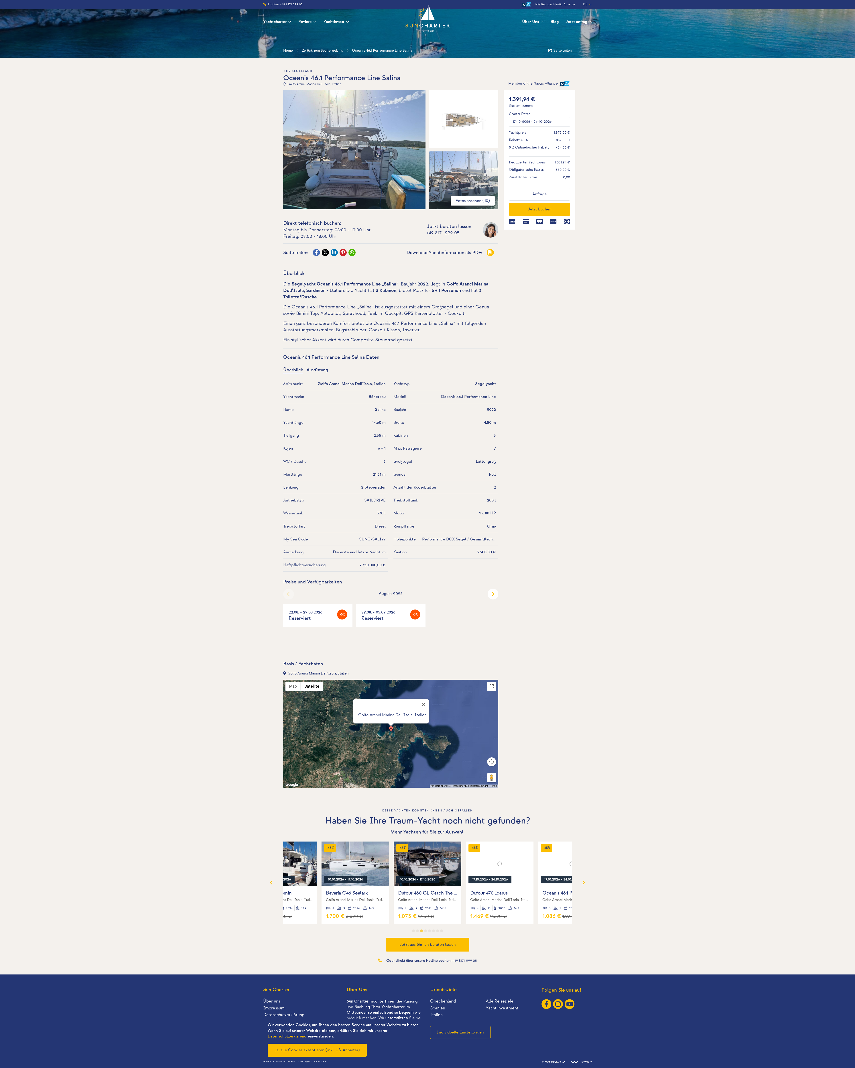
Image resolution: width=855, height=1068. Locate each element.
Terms (494, 786)
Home (288, 51)
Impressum (274, 1008)
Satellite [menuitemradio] (311, 686)
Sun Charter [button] (276, 990)
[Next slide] (493, 594)
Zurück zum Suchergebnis (322, 51)
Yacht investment (502, 1008)
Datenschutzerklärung (283, 1014)
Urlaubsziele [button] (443, 990)
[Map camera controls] (491, 761)
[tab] (413, 930)
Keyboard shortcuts (441, 786)
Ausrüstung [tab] (317, 370)
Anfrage (539, 194)
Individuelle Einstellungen (460, 1032)
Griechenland (443, 1001)
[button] (391, 730)
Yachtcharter (275, 21)
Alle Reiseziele (499, 1001)
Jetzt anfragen (579, 21)
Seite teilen (562, 51)
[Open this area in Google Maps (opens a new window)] (291, 785)
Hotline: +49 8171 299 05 (285, 4)
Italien (436, 1014)
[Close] (423, 704)
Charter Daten (519, 114)
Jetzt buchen (540, 209)
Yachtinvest (334, 21)
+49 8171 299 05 (443, 233)
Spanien (437, 1008)
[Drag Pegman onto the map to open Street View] (491, 777)
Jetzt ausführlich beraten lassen (427, 944)
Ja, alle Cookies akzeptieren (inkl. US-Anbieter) (317, 1050)
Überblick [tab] (293, 370)
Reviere (305, 21)
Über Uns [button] (357, 990)
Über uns (271, 1001)
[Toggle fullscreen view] (491, 686)
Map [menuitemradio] (293, 686)
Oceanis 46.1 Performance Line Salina (382, 51)
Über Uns (530, 21)
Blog (555, 21)
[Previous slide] (288, 594)
